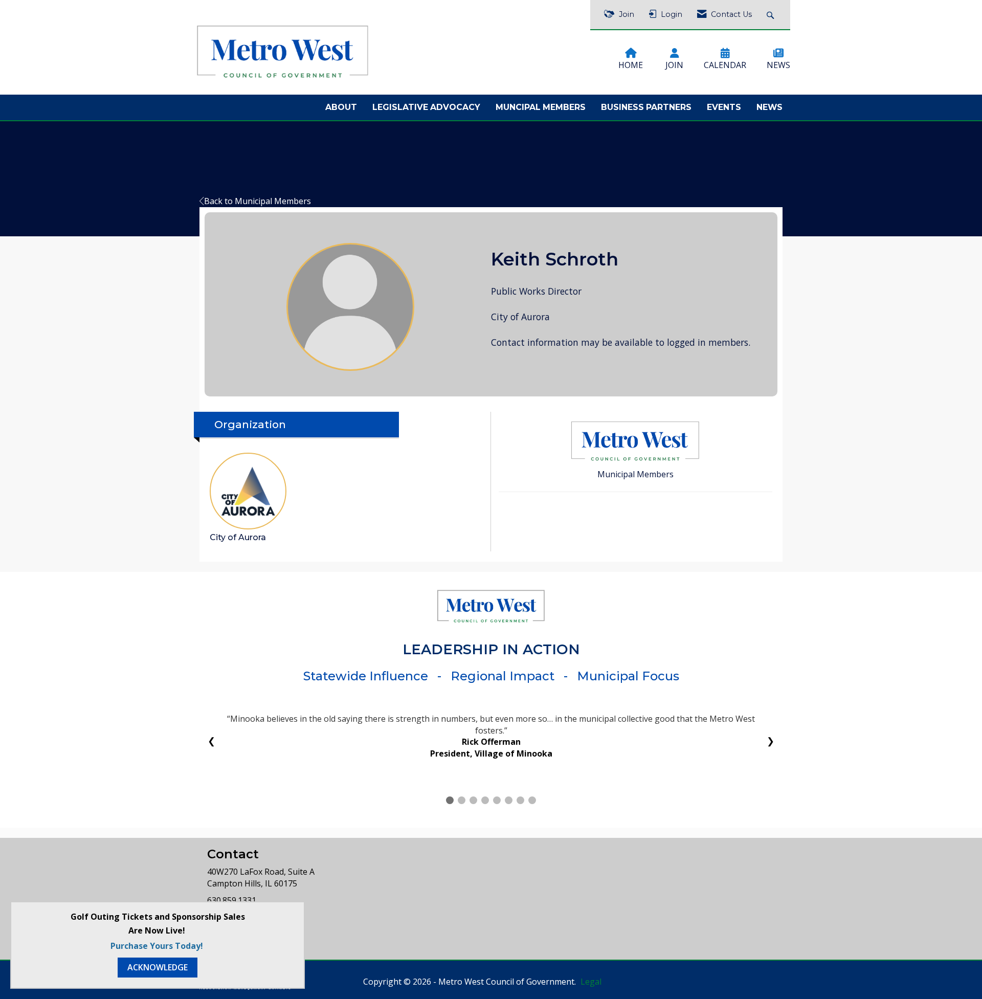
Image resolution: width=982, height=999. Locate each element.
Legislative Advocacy (426, 107)
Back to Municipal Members (257, 201)
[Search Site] (771, 15)
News (769, 107)
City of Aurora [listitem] (238, 537)
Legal (591, 993)
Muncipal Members (541, 107)
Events (724, 107)
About (341, 107)
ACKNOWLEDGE (157, 967)
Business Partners (646, 107)
